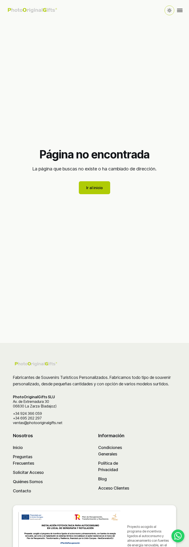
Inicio (18, 447)
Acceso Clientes (113, 488)
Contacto (22, 490)
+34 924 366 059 (27, 413)
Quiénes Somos (28, 481)
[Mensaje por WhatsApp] (177, 535)
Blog (102, 478)
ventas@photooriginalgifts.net (37, 422)
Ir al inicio (94, 187)
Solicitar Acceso (28, 472)
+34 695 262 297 (27, 418)
